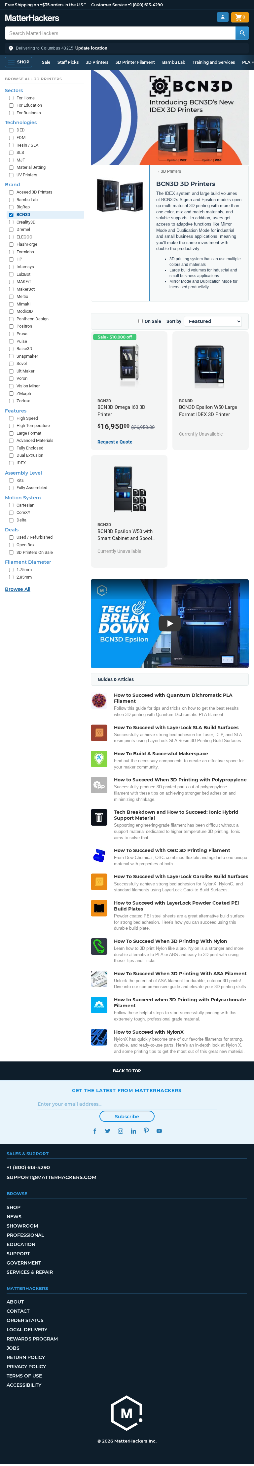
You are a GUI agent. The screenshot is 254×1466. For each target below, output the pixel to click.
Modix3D (25, 311)
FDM (21, 137)
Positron (24, 326)
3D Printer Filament (135, 62)
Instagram (120, 1131)
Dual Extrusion (30, 455)
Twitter (107, 1131)
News (14, 1217)
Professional (25, 1235)
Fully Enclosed (30, 448)
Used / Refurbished (35, 537)
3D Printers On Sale (35, 552)
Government (24, 1263)
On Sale (153, 321)
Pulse (22, 341)
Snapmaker (27, 356)
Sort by (173, 321)
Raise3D (24, 348)
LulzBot (23, 274)
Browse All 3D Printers (33, 79)
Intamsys (25, 266)
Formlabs (25, 251)
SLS (20, 152)
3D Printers (97, 62)
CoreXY (23, 512)
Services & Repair (30, 1272)
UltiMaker (25, 371)
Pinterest (146, 1131)
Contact (18, 1311)
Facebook (94, 1131)
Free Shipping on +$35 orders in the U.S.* (45, 4)
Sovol (22, 363)
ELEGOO (24, 236)
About (15, 1302)
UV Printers (27, 174)
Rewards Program (32, 1339)
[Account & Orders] (223, 17)
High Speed (27, 418)
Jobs (13, 1348)
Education (21, 1244)
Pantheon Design (33, 318)
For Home (26, 97)
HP (19, 259)
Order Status (25, 1320)
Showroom (22, 1226)
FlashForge (27, 244)
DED (21, 129)
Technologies (21, 122)
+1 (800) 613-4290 (145, 4)
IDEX (21, 462)
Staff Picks (68, 62)
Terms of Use (24, 1376)
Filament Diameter (28, 562)
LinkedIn (133, 1131)
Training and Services (214, 62)
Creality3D (26, 222)
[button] (127, 48)
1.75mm (24, 569)
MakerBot (26, 289)
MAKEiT (24, 281)
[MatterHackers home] (32, 18)
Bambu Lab (173, 62)
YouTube (159, 1131)
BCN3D (23, 214)
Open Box (25, 544)
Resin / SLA (27, 145)
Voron (22, 378)
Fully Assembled (32, 487)
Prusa (22, 333)
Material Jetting (31, 167)
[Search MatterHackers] (242, 33)
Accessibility (24, 1385)
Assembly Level (23, 473)
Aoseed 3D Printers (35, 192)
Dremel (23, 229)
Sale (46, 62)
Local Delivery (27, 1330)
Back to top (127, 1070)
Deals (11, 530)
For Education (29, 105)
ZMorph (24, 393)
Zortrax (23, 400)
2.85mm (24, 577)
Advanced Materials (35, 440)
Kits (20, 480)
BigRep (23, 206)
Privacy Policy (26, 1367)
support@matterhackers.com (51, 1177)
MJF (21, 160)
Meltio (22, 296)
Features (15, 411)
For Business (29, 112)
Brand (12, 185)
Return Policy (26, 1357)
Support (18, 1254)
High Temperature (33, 425)
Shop (13, 1207)
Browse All (17, 589)
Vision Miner (28, 385)
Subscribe (127, 1117)
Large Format (29, 433)
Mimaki (23, 304)
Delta (21, 520)
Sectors (14, 90)
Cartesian (25, 505)
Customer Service (109, 4)
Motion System (23, 498)
